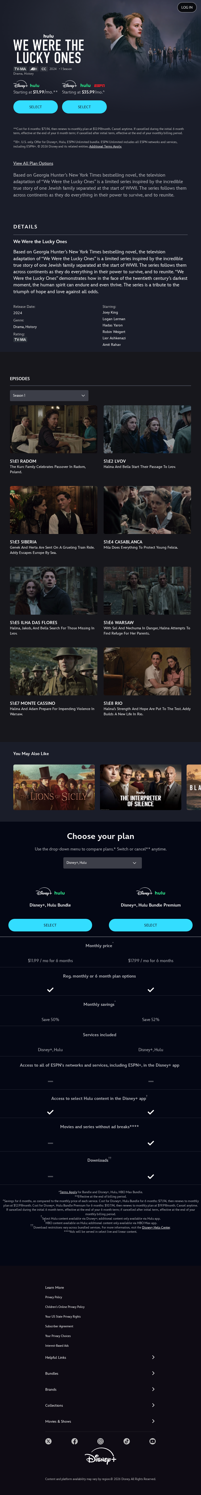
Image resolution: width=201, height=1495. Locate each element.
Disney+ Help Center (156, 1227)
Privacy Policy (53, 1297)
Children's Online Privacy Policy (65, 1307)
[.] (48, 1441)
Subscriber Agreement (59, 1326)
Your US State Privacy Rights (63, 1316)
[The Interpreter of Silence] (140, 787)
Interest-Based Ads (57, 1345)
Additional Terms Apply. (105, 146)
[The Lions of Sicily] (54, 787)
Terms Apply (68, 1192)
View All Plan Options (33, 163)
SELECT (35, 107)
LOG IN (187, 7)
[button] (100, 1358)
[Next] (192, 786)
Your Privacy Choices (58, 1336)
